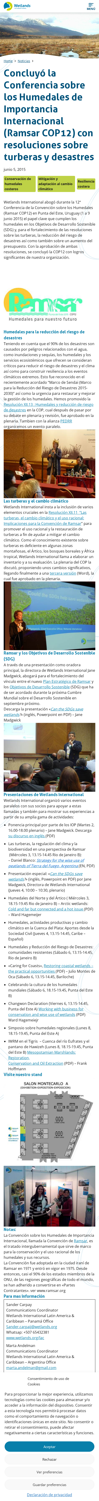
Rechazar (49, 1459)
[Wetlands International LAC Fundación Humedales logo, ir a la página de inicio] (17, 6)
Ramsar (80, 1240)
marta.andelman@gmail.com (31, 1367)
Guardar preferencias (49, 1484)
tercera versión (63, 573)
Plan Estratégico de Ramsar (67, 681)
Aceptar (49, 1446)
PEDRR (66, 421)
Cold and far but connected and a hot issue (46, 909)
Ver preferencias (49, 1472)
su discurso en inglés (27, 835)
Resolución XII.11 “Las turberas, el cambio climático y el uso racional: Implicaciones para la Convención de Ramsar (45, 518)
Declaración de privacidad (49, 1494)
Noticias (24, 61)
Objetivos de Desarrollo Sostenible (40, 686)
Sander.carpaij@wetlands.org (31, 1326)
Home (8, 61)
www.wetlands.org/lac (25, 1337)
